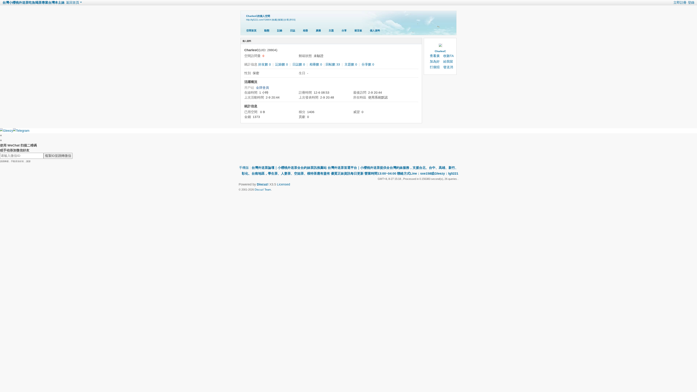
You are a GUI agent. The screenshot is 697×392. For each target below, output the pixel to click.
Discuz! (262, 184)
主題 (331, 30)
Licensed (283, 184)
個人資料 (375, 30)
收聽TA (448, 56)
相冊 (305, 30)
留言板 (358, 30)
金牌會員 (262, 87)
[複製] (280, 20)
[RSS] (292, 20)
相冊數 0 (315, 64)
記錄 (279, 30)
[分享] (286, 20)
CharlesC (440, 51)
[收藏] (274, 20)
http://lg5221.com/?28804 (258, 20)
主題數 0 (351, 64)
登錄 (691, 2)
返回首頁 (72, 2)
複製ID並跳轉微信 (58, 156)
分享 (344, 30)
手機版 (244, 168)
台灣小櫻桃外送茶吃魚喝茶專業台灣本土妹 (34, 2)
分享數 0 (368, 64)
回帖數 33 (333, 64)
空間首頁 (251, 30)
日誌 (292, 30)
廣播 (318, 30)
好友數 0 (264, 64)
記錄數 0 (281, 64)
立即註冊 (679, 2)
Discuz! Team (263, 189)
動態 (266, 30)
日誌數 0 (298, 64)
